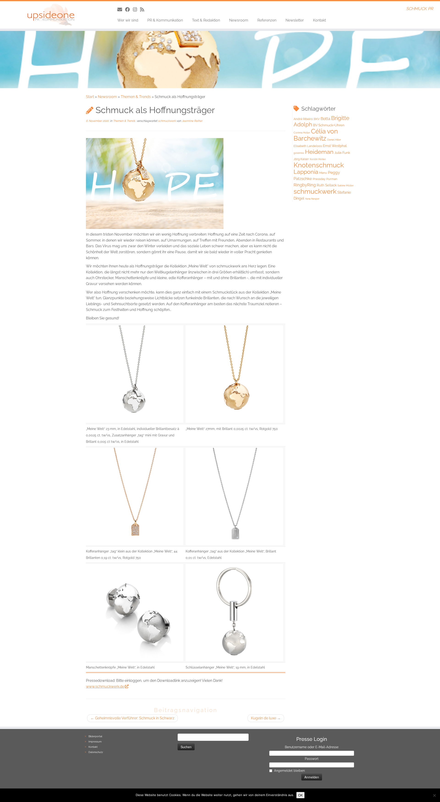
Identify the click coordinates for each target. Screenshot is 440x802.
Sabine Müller (346, 185)
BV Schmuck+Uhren (328, 125)
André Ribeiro (303, 119)
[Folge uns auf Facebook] (129, 9)
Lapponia (306, 172)
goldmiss (299, 153)
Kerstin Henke (318, 159)
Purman (331, 179)
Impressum (95, 741)
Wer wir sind (127, 20)
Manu (323, 172)
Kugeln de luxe (266, 718)
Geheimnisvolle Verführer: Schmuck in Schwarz (132, 718)
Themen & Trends (136, 97)
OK (300, 795)
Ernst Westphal (335, 146)
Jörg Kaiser (301, 159)
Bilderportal (95, 736)
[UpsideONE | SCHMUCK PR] (51, 14)
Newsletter (295, 20)
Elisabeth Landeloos (308, 146)
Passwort (312, 759)
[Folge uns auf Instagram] (136, 9)
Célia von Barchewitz (316, 134)
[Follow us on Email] (121, 9)
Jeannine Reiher (192, 120)
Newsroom (238, 20)
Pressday (319, 179)
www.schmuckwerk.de (105, 686)
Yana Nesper (312, 198)
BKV (317, 119)
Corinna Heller (302, 132)
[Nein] (434, 795)
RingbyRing (305, 184)
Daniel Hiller (334, 139)
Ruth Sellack (327, 185)
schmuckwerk (167, 120)
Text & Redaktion (206, 20)
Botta (325, 118)
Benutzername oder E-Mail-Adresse (311, 747)
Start (90, 97)
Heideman (319, 151)
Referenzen (266, 20)
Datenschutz (95, 752)
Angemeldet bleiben (289, 770)
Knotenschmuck (319, 165)
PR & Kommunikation (165, 20)
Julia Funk (342, 153)
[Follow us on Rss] (143, 9)
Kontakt (319, 20)
